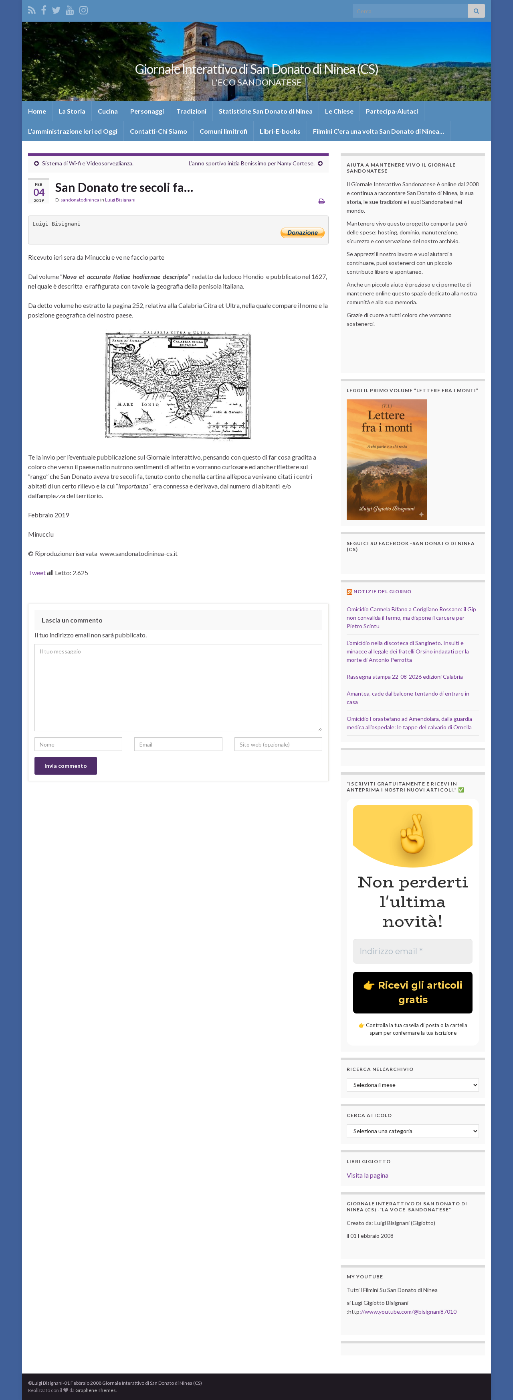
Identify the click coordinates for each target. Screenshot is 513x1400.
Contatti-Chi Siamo (158, 131)
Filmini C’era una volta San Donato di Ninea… (378, 131)
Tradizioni (191, 111)
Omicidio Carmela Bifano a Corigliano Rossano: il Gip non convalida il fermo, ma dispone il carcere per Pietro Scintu (411, 617)
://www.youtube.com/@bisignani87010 (408, 1311)
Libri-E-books (280, 131)
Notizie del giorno (382, 591)
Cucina (108, 111)
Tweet (37, 572)
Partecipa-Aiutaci (392, 111)
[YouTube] (70, 8)
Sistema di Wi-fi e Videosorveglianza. (87, 163)
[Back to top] (495, 1382)
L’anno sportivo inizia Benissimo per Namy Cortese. (252, 163)
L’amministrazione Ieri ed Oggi (72, 131)
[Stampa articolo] (322, 201)
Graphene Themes (95, 1390)
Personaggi (147, 111)
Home (37, 111)
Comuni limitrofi (223, 131)
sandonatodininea (80, 200)
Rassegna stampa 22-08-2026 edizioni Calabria (405, 676)
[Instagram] (83, 8)
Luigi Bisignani (120, 200)
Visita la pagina (367, 1175)
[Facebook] (43, 8)
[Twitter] (56, 8)
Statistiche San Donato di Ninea (266, 111)
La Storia (72, 111)
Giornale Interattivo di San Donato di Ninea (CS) (256, 69)
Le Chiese (339, 111)
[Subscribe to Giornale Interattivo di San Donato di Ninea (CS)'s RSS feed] (32, 8)
